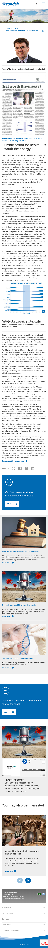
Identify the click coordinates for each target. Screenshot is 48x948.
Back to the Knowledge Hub (13, 461)
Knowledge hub (11, 29)
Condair (10, 4)
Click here (11, 504)
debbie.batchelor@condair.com (14, 899)
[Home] (2, 29)
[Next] (28, 880)
